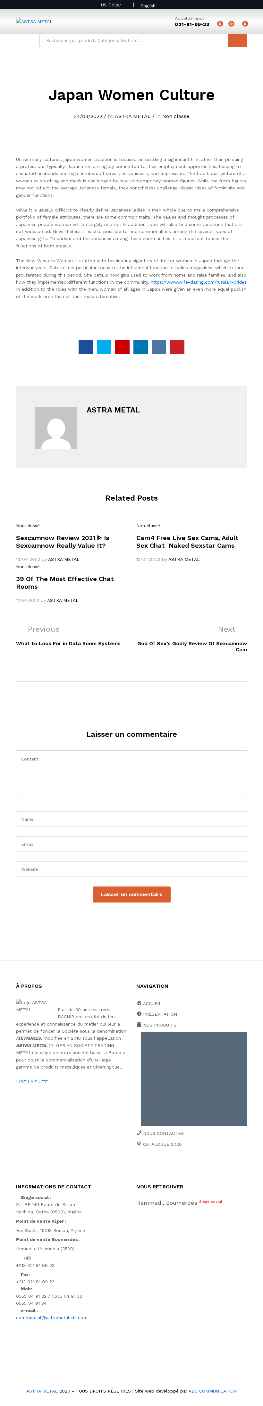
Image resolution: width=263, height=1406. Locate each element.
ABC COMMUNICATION (213, 1391)
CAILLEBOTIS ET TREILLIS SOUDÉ (182, 1046)
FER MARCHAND (162, 1057)
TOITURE (154, 1100)
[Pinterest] (188, 1166)
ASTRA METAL (133, 116)
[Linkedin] (178, 1166)
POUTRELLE (157, 1078)
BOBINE (152, 1036)
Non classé (175, 116)
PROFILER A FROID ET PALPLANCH (182, 1089)
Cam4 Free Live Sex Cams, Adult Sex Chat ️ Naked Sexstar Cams (187, 541)
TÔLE (150, 1110)
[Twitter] (148, 1166)
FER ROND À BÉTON (166, 1068)
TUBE (150, 1121)
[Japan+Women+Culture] (104, 347)
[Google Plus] (158, 1166)
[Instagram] (198, 1166)
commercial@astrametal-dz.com (52, 1317)
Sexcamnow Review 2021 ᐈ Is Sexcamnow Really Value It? (62, 541)
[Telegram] (208, 1166)
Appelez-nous (190, 18)
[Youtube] (168, 1166)
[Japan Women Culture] (86, 347)
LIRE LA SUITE (32, 1081)
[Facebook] (138, 1166)
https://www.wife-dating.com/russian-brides (199, 282)
